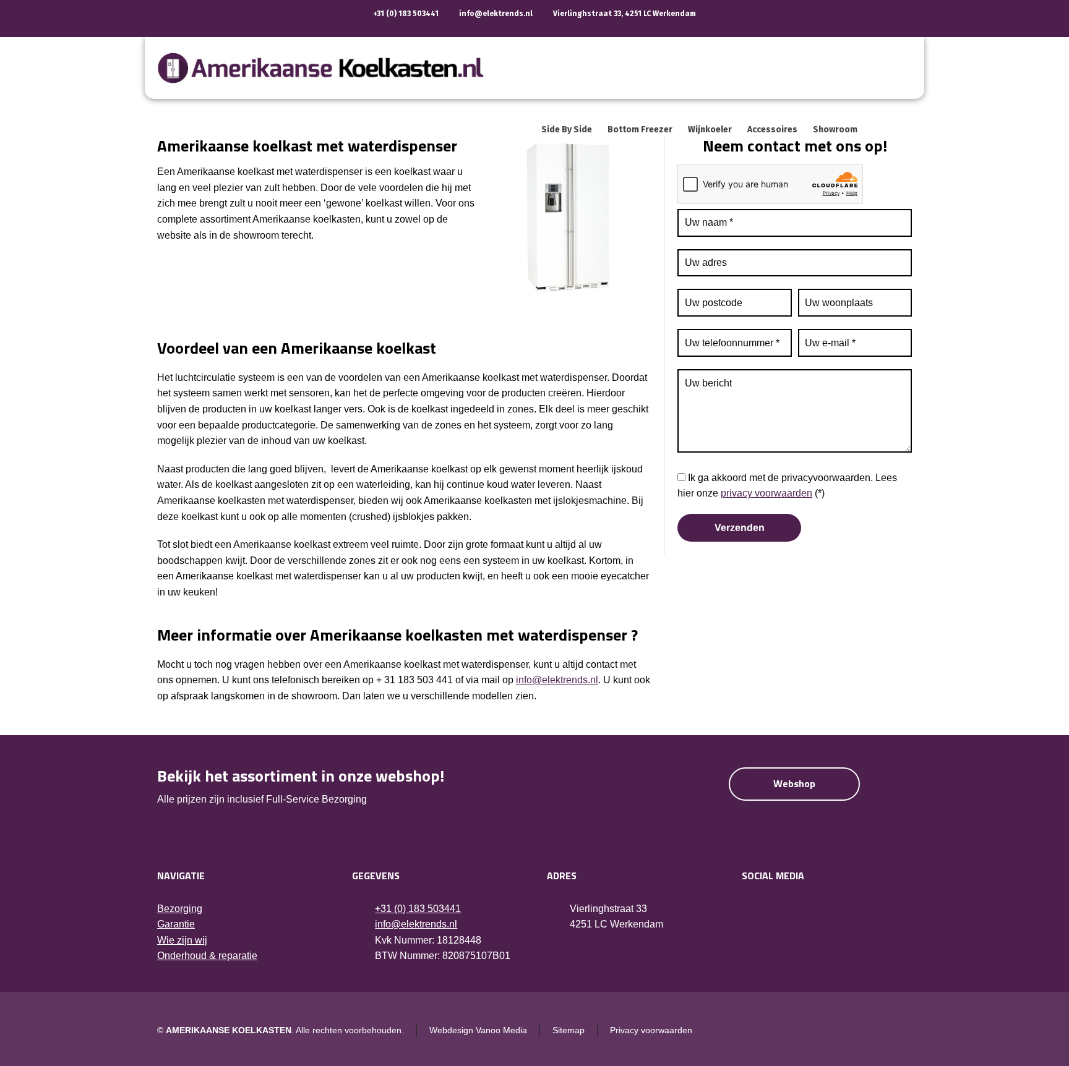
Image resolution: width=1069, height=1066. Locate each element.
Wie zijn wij (182, 940)
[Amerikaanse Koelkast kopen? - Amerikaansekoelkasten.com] (334, 68)
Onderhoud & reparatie (207, 955)
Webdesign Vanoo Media (478, 1030)
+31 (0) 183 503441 (406, 13)
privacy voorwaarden (766, 493)
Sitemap (568, 1030)
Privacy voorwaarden (651, 1030)
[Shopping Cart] (904, 130)
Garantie (176, 924)
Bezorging (179, 908)
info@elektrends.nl (496, 13)
